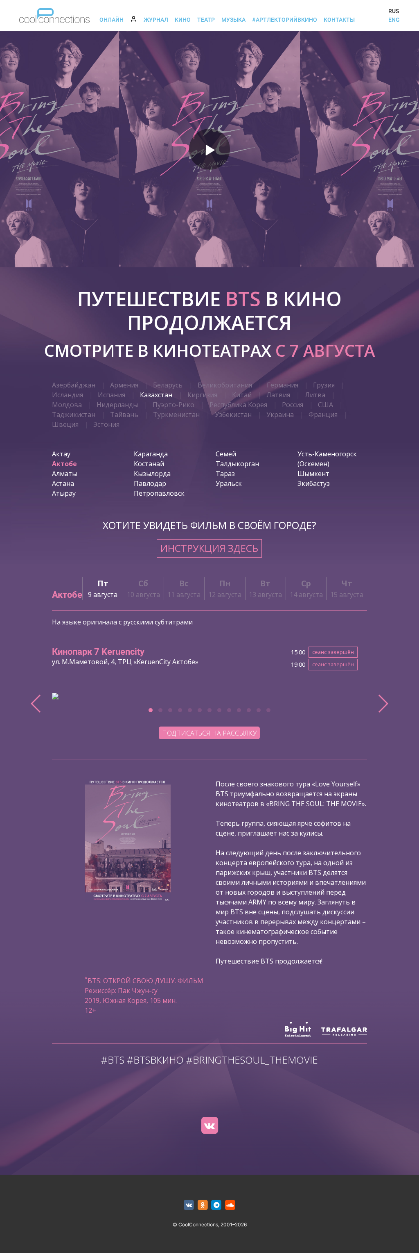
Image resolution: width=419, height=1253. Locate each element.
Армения (124, 385)
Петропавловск (159, 493)
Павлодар (150, 483)
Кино (183, 19)
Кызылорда (152, 473)
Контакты (339, 19)
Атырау (64, 493)
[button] (150, 710)
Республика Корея (238, 404)
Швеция (65, 424)
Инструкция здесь (209, 548)
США (325, 404)
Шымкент (313, 473)
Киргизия (202, 394)
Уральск (229, 483)
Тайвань (124, 414)
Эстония (106, 424)
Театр (206, 19)
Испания (111, 394)
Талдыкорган (237, 463)
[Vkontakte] (209, 1125)
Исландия (67, 394)
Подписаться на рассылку (209, 733)
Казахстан (156, 394)
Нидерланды (117, 404)
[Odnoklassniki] (203, 1205)
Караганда (151, 453)
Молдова (67, 404)
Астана (63, 483)
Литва (315, 394)
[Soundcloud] (230, 1205)
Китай (242, 394)
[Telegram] (217, 1205)
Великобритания (225, 385)
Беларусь (167, 385)
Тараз (225, 473)
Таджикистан (73, 414)
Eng (394, 19)
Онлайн (111, 19)
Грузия (324, 385)
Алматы (64, 473)
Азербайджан (73, 385)
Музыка (233, 19)
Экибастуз (313, 483)
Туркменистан (176, 414)
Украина (280, 414)
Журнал (156, 19)
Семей (226, 453)
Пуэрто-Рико (173, 404)
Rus (393, 11)
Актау (61, 453)
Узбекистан (233, 414)
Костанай (149, 463)
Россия (292, 404)
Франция (323, 414)
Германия (282, 385)
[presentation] (36, 704)
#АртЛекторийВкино (284, 19)
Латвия (278, 394)
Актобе (64, 463)
